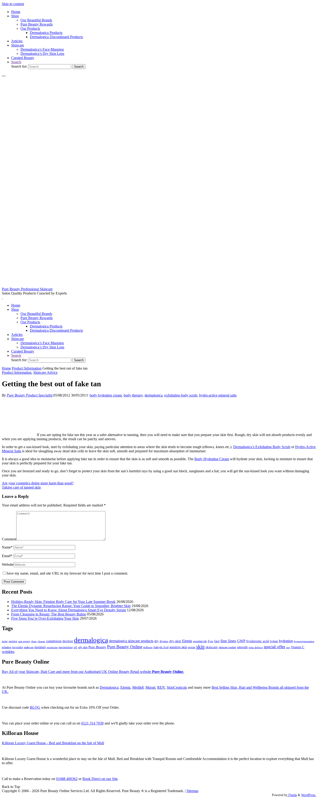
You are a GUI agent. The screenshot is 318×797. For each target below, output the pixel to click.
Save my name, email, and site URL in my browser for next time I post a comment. (67, 573)
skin (200, 646)
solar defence (256, 647)
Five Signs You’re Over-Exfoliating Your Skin (45, 618)
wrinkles (8, 652)
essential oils (200, 641)
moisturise (52, 647)
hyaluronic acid (257, 641)
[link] (16, 62)
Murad (150, 687)
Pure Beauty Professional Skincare (27, 289)
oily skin (83, 647)
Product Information (26, 368)
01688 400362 (67, 779)
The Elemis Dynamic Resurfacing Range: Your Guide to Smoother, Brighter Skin (71, 606)
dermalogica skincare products (131, 641)
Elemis (187, 641)
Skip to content (13, 4)
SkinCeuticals (177, 687)
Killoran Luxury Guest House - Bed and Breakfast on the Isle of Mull (53, 743)
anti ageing (24, 641)
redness (147, 647)
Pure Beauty (97, 647)
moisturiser (66, 647)
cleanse (41, 641)
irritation (6, 647)
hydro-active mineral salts (218, 395)
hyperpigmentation (304, 641)
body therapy (133, 395)
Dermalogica (109, 687)
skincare (212, 647)
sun (288, 647)
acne (5, 641)
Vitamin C (297, 647)
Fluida (292, 795)
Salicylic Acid (161, 647)
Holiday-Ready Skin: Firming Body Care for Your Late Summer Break (63, 602)
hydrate (274, 641)
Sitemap (192, 791)
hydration (286, 641)
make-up (29, 647)
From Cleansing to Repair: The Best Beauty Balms (48, 614)
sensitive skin (178, 647)
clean (34, 641)
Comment (9, 539)
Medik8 (138, 687)
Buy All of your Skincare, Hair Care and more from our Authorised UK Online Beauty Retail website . (93, 672)
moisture (40, 647)
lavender (17, 647)
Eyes (210, 641)
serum (191, 647)
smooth (242, 647)
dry (156, 641)
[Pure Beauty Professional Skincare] (159, 285)
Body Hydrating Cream (211, 459)
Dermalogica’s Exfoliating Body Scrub (261, 447)
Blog (35, 707)
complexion (53, 641)
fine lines (228, 640)
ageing (13, 641)
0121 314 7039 (92, 723)
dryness (164, 641)
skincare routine (227, 647)
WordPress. (308, 795)
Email (7, 556)
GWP (241, 641)
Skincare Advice (45, 372)
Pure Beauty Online (124, 646)
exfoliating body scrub (180, 395)
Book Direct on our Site (100, 779)
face (217, 641)
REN (161, 687)
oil (75, 647)
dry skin (175, 641)
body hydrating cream (106, 395)
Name (7, 547)
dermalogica (153, 395)
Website (8, 564)
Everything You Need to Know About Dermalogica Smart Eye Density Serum (68, 610)
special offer (274, 646)
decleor (67, 641)
